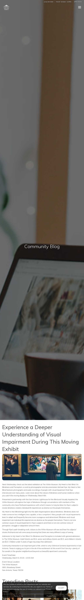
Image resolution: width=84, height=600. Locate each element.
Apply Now (78, 2)
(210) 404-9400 (48, 2)
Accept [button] (61, 588)
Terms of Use (18, 596)
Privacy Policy (51, 596)
